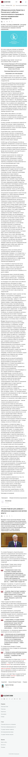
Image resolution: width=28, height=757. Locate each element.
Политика (3, 709)
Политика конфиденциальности (8, 727)
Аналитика (3, 711)
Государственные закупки (7, 734)
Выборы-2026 (9, 5)
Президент (4, 498)
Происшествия (4, 706)
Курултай (4, 682)
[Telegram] (7, 22)
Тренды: (3, 5)
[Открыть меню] (26, 2)
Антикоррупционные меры (7, 732)
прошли (8, 664)
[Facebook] (9, 22)
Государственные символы (7, 729)
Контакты (3, 744)
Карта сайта (4, 742)
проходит (13, 675)
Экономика (3, 714)
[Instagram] (2, 22)
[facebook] (9, 699)
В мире (2, 716)
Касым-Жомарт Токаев (15, 682)
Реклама (3, 747)
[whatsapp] (4, 22)
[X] (12, 22)
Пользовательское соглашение (8, 724)
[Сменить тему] (21, 2)
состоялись (23, 659)
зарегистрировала (6, 668)
